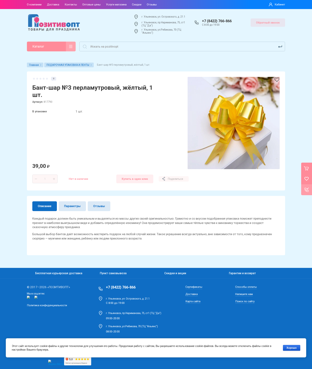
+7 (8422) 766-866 (217, 21)
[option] (234, 123)
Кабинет (280, 4)
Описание (44, 206)
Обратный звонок (268, 22)
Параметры (72, 206)
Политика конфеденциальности (47, 305)
